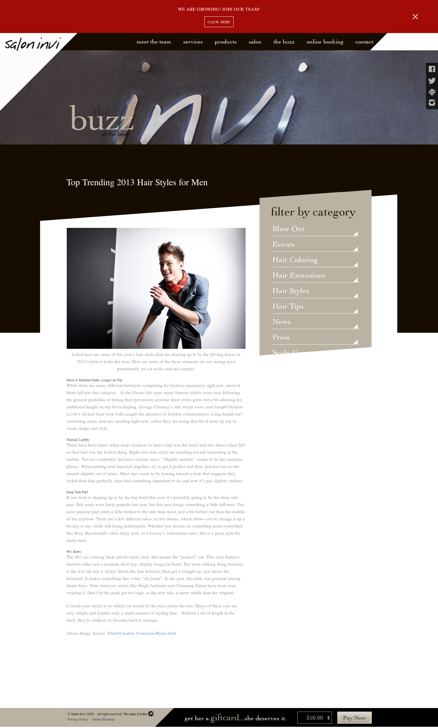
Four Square (432, 92)
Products (226, 41)
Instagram (432, 102)
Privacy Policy (77, 719)
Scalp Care (290, 353)
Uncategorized (296, 368)
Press (281, 337)
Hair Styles (290, 291)
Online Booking (325, 41)
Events (283, 244)
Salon (255, 41)
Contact (364, 41)
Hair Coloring (295, 260)
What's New (292, 399)
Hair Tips (288, 306)
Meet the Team (154, 41)
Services (193, 41)
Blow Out (288, 229)
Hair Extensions (298, 275)
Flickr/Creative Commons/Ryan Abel (142, 633)
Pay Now (354, 717)
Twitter (432, 81)
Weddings (288, 384)
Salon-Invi (39, 72)
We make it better (135, 713)
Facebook (432, 69)
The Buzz (284, 41)
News (281, 322)
